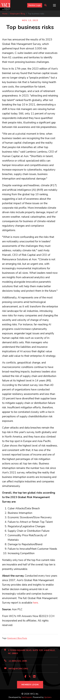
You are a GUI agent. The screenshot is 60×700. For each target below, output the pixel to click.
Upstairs (47, 697)
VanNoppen (26, 697)
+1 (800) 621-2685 (18, 660)
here (35, 603)
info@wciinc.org (18, 668)
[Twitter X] (29, 676)
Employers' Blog (17, 13)
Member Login (34, 5)
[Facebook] (25, 676)
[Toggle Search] (45, 5)
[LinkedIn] (34, 676)
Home (5, 13)
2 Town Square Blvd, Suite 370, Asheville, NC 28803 (31, 652)
